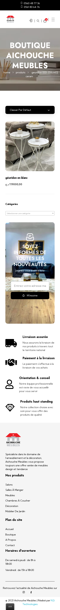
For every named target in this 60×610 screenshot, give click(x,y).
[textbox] (30, 213)
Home (7, 72)
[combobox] (30, 213)
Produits (20, 72)
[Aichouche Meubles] (13, 440)
